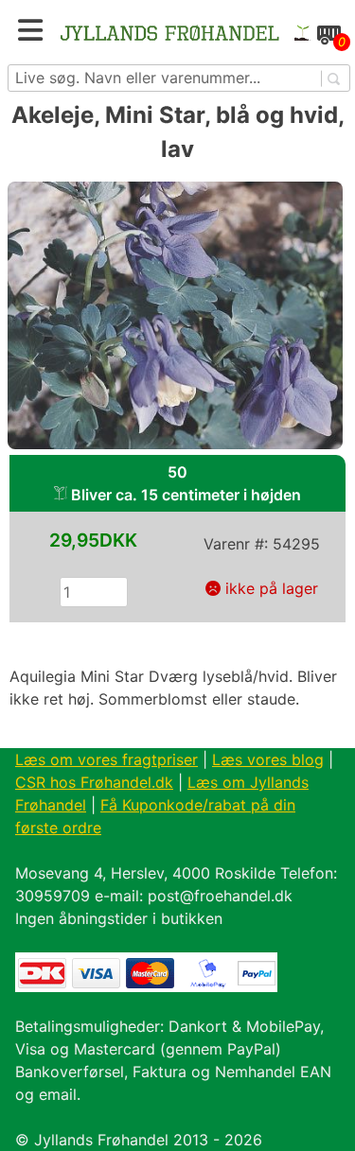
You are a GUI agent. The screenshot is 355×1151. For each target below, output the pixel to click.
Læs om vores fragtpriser (106, 759)
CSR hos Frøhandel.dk (94, 782)
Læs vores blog (268, 759)
